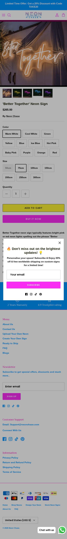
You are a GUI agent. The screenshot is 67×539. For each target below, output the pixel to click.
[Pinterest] (40, 294)
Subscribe (33, 285)
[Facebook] (26, 294)
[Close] (59, 242)
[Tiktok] (36, 294)
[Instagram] (31, 294)
